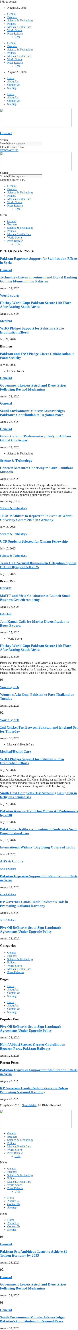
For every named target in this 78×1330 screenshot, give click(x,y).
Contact (6, 133)
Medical (6, 321)
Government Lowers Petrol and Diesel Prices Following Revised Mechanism (33, 387)
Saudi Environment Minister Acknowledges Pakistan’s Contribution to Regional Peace (32, 413)
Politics (11, 23)
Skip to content (8, 1)
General (11, 13)
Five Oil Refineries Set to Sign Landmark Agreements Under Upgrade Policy (30, 929)
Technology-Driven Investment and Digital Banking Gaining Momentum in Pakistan (38, 279)
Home (10, 78)
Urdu (17, 36)
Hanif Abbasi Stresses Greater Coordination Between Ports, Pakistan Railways (32, 1046)
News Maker (29, 1105)
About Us (13, 81)
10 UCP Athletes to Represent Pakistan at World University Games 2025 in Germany (36, 518)
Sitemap (12, 88)
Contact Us (13, 84)
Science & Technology (20, 20)
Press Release (15, 33)
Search (4, 143)
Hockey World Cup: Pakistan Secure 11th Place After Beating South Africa (35, 305)
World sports (9, 295)
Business (12, 17)
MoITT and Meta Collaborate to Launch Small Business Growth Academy (35, 598)
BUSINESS (5, 588)
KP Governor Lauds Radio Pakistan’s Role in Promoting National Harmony (34, 904)
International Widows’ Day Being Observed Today (37, 847)
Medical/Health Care (19, 27)
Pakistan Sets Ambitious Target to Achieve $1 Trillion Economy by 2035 (33, 1253)
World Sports (14, 30)
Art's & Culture (11, 861)
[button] (39, 140)
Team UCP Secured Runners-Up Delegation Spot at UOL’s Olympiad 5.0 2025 (38, 565)
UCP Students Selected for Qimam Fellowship (34, 541)
